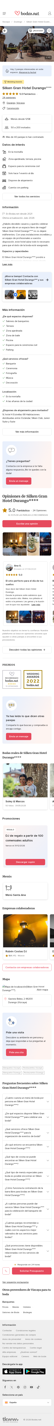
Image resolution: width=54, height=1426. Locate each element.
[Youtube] (31, 1387)
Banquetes (8, 1301)
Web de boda (39, 1356)
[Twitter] (11, 1387)
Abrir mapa (42, 989)
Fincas (5, 1307)
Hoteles (27, 1307)
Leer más (7, 264)
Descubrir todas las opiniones (25, 649)
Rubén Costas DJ (16, 951)
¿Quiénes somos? (28, 1352)
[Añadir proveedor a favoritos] (49, 30)
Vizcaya (6, 22)
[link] (25, 786)
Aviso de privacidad (11, 1339)
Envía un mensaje (18, 481)
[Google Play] (35, 1374)
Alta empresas (9, 1352)
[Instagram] (25, 1387)
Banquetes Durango (12, 1073)
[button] (27, 287)
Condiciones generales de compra (19, 1335)
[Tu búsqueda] (4, 30)
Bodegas (27, 1312)
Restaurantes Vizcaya (32, 1068)
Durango (18, 22)
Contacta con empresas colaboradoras (27, 967)
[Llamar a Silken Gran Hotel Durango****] (6, 1271)
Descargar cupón (25, 862)
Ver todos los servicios (27, 196)
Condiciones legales (26, 1330)
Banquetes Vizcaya (11, 1068)
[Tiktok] (38, 1387)
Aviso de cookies (33, 1339)
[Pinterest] (18, 1387)
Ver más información (27, 431)
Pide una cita (16, 1052)
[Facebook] (5, 1387)
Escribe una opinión (27, 523)
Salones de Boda (10, 1312)
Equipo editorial (9, 1356)
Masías (15, 1307)
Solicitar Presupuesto (32, 1270)
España (13, 1402)
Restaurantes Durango (34, 1073)
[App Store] (12, 1374)
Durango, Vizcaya (16, 102)
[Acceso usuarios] (50, 13)
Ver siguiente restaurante (15, 1282)
